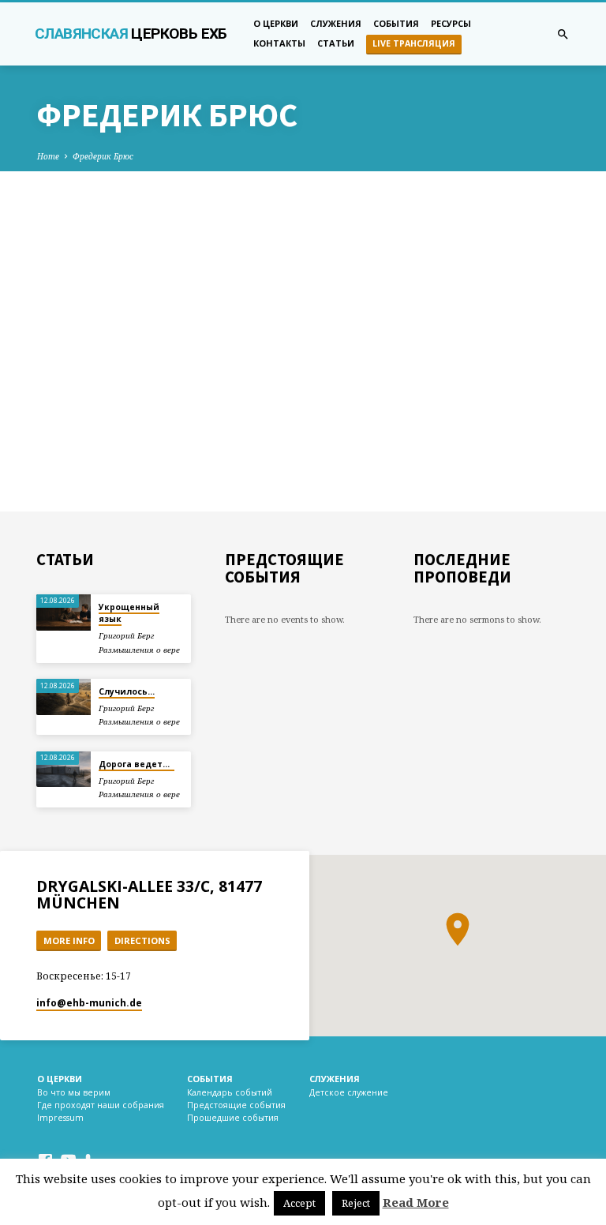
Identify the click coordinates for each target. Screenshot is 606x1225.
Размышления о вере (139, 650)
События (396, 23)
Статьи (335, 43)
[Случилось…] (63, 697)
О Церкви (59, 1079)
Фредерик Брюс (103, 156)
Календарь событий (229, 1092)
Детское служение (348, 1092)
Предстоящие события (236, 1105)
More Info (69, 940)
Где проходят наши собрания (100, 1105)
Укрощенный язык (129, 612)
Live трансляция (413, 43)
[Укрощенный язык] (63, 612)
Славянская (131, 33)
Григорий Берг (126, 636)
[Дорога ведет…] (63, 769)
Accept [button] (299, 1203)
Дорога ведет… (136, 764)
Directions (142, 940)
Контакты (279, 43)
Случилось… (127, 691)
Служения (335, 23)
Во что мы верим (73, 1092)
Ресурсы (451, 23)
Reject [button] (356, 1203)
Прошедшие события (233, 1117)
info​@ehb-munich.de (89, 1003)
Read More (416, 1202)
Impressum (60, 1117)
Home (48, 156)
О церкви (275, 23)
